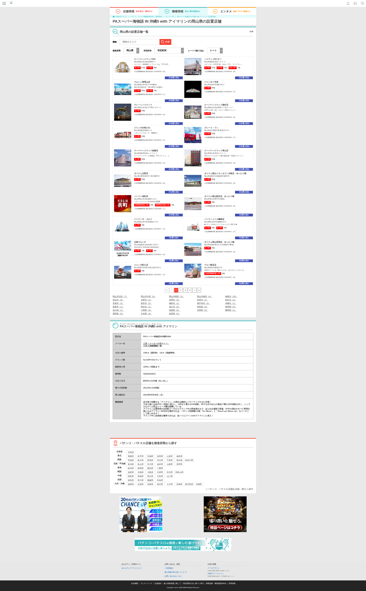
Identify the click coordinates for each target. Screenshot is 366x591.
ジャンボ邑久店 (141, 265)
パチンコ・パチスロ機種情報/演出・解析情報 (146, 16)
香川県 (141, 480)
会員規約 (158, 583)
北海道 (131, 452)
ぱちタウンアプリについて (132, 568)
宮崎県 (179, 484)
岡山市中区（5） (148, 296)
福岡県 (131, 484)
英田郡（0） (118, 314)
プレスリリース (146, 583)
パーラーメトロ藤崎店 (214, 219)
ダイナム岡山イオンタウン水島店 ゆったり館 (225, 173)
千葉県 (170, 460)
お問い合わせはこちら (173, 576)
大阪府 (150, 472)
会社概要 (134, 583)
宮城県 (150, 456)
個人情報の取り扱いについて (176, 572)
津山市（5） (118, 300)
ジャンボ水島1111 (142, 127)
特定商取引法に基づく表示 (193, 583)
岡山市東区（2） (176, 296)
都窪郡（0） (230, 307)
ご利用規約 (169, 568)
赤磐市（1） (230, 303)
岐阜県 (131, 468)
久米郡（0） (146, 314)
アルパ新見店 (210, 265)
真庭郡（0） (174, 310)
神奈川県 (189, 460)
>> (199, 290)
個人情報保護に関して (172, 583)
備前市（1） (174, 303)
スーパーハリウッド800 (145, 59)
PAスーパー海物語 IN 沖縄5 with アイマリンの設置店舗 (196, 16)
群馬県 (150, 460)
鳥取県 (131, 476)
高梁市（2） (118, 303)
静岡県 (141, 468)
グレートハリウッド (143, 105)
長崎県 (150, 484)
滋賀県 (131, 472)
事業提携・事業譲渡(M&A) (216, 583)
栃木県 (141, 460)
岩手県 (141, 456)
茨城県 (131, 460)
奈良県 (170, 472)
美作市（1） (146, 307)
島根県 (141, 476)
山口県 (170, 476)
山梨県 (170, 464)
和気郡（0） (202, 307)
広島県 (160, 476)
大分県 (170, 484)
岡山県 (150, 476)
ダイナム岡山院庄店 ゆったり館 (219, 196)
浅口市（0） (174, 307)
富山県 (141, 464)
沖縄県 (199, 484)
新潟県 (131, 464)
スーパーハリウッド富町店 (216, 105)
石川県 (150, 464)
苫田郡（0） (202, 310)
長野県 (179, 464)
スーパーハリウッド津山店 (216, 150)
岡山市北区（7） (120, 296)
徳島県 (131, 480)
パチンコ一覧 (169, 16)
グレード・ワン (211, 127)
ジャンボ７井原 (211, 82)
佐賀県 (141, 484)
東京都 (179, 460)
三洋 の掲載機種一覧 (152, 346)
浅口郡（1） (118, 310)
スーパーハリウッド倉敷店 (146, 150)
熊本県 (160, 484)
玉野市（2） (146, 300)
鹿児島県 (189, 484)
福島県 (179, 456)
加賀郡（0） (174, 314)
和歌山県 (179, 472)
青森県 (131, 456)
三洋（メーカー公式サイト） (156, 343)
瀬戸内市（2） (203, 303)
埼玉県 (160, 460)
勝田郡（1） (230, 310)
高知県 (160, 480)
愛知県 (150, 468)
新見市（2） (146, 303)
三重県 (160, 468)
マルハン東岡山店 (142, 82)
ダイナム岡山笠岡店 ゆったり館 (219, 242)
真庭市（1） (118, 307)
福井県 (160, 464)
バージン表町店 (141, 196)
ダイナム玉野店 (141, 173)
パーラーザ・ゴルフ (143, 219)
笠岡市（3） (174, 300)
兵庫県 (160, 472)
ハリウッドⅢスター (213, 59)
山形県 (170, 456)
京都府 (141, 472)
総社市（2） (230, 300)
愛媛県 (150, 480)
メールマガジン (214, 568)
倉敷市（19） (231, 296)
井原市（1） (202, 300)
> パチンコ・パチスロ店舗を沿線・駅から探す (229, 489)
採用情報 (232, 583)
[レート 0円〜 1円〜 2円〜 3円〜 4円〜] (215, 50)
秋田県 (160, 456)
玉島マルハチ (140, 242)
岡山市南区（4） (204, 296)
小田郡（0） (146, 310)
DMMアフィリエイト (216, 574)
